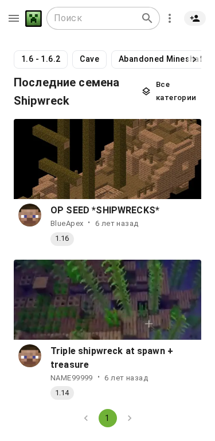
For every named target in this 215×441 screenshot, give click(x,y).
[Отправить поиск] (147, 18)
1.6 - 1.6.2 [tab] (40, 58)
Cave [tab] (89, 58)
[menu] (13, 18)
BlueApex (66, 223)
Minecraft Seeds (33, 18)
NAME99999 (71, 378)
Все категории (176, 91)
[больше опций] (169, 18)
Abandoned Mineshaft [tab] (163, 58)
